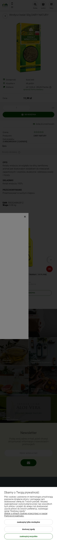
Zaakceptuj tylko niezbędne (28, 522)
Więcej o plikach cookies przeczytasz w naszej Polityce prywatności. (25, 514)
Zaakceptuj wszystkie (29, 536)
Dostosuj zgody (28, 529)
